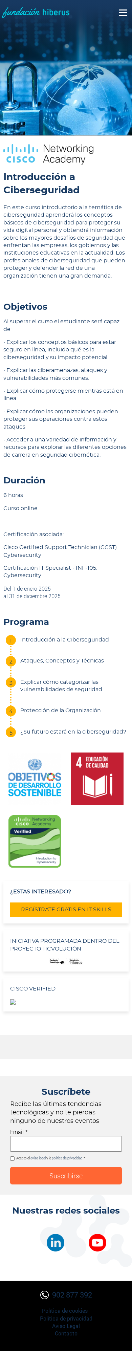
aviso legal (38, 1158)
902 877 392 (72, 1295)
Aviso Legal (66, 1325)
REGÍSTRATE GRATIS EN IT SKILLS (66, 909)
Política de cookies (65, 1310)
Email (17, 1131)
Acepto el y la (49, 1158)
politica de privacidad (67, 1158)
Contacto (66, 1333)
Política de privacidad (66, 1318)
